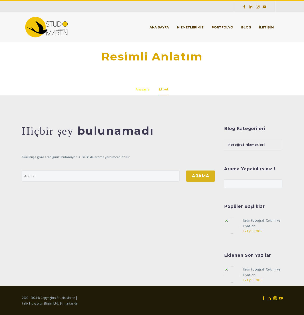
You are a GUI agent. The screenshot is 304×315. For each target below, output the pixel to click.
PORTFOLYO (222, 27)
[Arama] (282, 27)
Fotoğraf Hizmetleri (246, 145)
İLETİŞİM (266, 27)
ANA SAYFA (159, 27)
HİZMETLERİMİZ (190, 27)
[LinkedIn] (251, 6)
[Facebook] (244, 6)
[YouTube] (264, 6)
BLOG (246, 27)
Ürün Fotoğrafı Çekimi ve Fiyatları (261, 223)
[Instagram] (257, 6)
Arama (200, 176)
